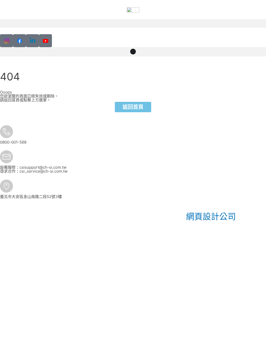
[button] (133, 23)
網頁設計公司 (211, 216)
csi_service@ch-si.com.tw (43, 171)
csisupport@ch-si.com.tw (42, 167)
